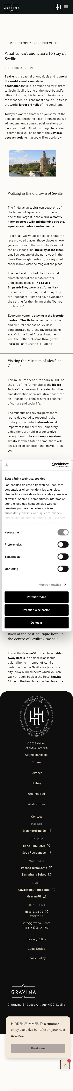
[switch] (63, 544)
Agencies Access (36, 754)
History (36, 783)
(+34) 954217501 (38, 927)
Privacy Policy (36, 939)
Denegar (36, 622)
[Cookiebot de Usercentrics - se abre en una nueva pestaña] (52, 465)
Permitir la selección (36, 610)
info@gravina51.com (36, 923)
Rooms (36, 762)
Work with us (36, 804)
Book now (38, 1048)
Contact (36, 816)
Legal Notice (36, 948)
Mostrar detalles (50, 584)
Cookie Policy (36, 958)
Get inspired (36, 793)
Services (36, 773)
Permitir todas (36, 597)
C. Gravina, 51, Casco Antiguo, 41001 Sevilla (36, 1004)
